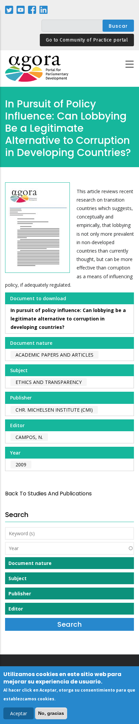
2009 (21, 464)
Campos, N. (29, 437)
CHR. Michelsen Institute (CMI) (54, 410)
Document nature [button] (30, 563)
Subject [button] (17, 578)
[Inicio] (37, 68)
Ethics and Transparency (49, 382)
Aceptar (18, 713)
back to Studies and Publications (48, 493)
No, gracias (51, 713)
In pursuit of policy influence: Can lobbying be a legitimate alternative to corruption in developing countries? (68, 318)
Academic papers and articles (54, 355)
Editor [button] (15, 608)
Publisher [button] (19, 593)
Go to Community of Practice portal (87, 40)
